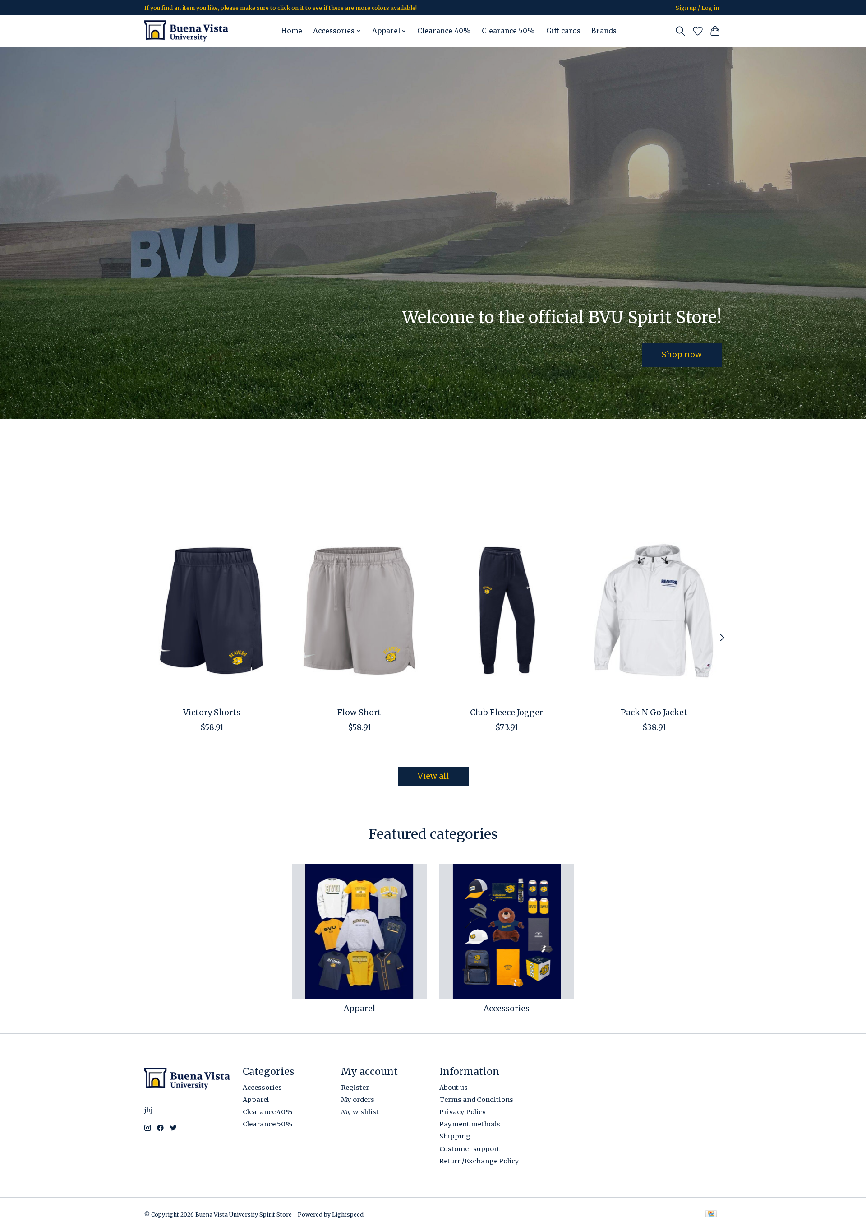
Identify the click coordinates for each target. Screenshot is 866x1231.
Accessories (507, 1008)
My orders (357, 1100)
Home (291, 31)
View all (433, 776)
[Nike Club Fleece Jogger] (506, 610)
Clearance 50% (508, 31)
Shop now (682, 355)
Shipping (454, 1136)
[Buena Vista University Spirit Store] (186, 31)
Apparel (359, 1008)
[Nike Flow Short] (359, 610)
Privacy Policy (462, 1112)
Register (355, 1087)
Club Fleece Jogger (506, 712)
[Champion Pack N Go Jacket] (654, 610)
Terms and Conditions (476, 1100)
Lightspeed (348, 1214)
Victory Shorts (211, 712)
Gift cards (563, 31)
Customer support (469, 1149)
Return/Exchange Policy (479, 1161)
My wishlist (360, 1112)
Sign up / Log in (697, 8)
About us (453, 1087)
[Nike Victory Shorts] (211, 610)
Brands (604, 31)
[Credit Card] (711, 1214)
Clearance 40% (444, 31)
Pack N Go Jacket (654, 712)
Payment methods (469, 1124)
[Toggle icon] (680, 31)
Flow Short (359, 712)
